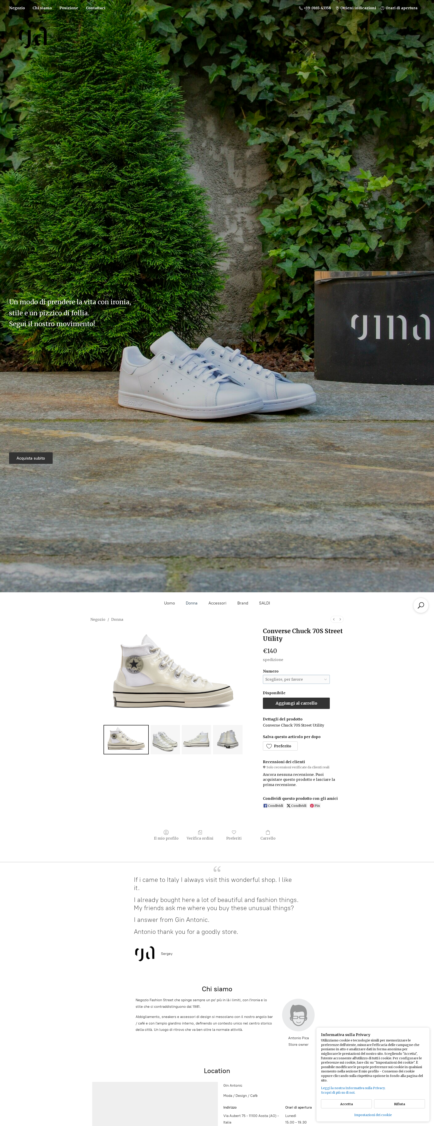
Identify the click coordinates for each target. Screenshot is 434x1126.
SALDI (264, 603)
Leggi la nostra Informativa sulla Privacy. (353, 1088)
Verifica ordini (200, 838)
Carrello (268, 838)
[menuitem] (334, 619)
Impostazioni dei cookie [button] (373, 1115)
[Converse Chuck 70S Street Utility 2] (196, 739)
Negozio (17, 8)
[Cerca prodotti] (421, 605)
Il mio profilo (166, 838)
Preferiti (234, 838)
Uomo (169, 603)
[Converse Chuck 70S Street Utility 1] (165, 739)
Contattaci (95, 8)
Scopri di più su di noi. (338, 1093)
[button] (280, 746)
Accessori (217, 603)
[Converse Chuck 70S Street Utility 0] (126, 739)
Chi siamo (42, 8)
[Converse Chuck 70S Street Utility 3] (227, 739)
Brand (242, 603)
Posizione (68, 8)
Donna (192, 603)
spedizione (273, 659)
